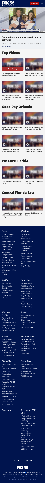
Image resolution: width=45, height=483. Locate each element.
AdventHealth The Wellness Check (27, 292)
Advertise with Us (8, 391)
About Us (6, 361)
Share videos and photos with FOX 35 (28, 372)
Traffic (5, 280)
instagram (22, 460)
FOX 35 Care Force (27, 286)
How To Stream (7, 339)
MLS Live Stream (27, 449)
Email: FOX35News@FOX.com (29, 368)
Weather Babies (26, 289)
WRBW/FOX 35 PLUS (9, 396)
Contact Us (6, 371)
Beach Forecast (26, 253)
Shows (5, 336)
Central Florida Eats (9, 355)
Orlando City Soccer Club (28, 324)
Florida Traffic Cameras (7, 296)
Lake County (6, 249)
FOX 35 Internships (8, 379)
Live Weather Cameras (25, 235)
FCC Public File (7, 402)
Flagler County (7, 247)
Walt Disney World (8, 325)
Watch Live (34, 4)
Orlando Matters (7, 347)
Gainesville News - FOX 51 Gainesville (27, 340)
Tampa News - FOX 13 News (28, 345)
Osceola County (7, 257)
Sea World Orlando (8, 328)
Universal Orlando (8, 330)
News (4, 231)
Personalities (6, 374)
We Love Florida (26, 283)
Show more (6, 46)
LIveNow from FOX (8, 353)
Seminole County (8, 260)
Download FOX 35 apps (8, 388)
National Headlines (8, 241)
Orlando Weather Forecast (27, 242)
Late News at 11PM (9, 350)
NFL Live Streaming (28, 416)
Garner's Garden (26, 299)
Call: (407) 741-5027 (28, 364)
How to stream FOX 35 (9, 365)
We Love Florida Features (7, 319)
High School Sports (27, 327)
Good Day (25, 280)
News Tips (26, 361)
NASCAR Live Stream (28, 426)
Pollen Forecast (26, 256)
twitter (18, 460)
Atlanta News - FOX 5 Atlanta (28, 350)
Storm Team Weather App (28, 262)
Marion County (7, 252)
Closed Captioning (8, 399)
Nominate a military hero (9, 266)
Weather (25, 231)
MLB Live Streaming (28, 423)
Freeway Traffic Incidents (7, 292)
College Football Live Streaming (28, 419)
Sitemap (5, 274)
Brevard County (7, 244)
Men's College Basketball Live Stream (26, 435)
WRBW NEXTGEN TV (9, 394)
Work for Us (6, 377)
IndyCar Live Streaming (25, 429)
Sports (24, 312)
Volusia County (7, 263)
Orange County (7, 255)
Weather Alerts (26, 239)
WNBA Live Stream (27, 446)
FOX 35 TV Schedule (9, 342)
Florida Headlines (8, 234)
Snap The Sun (25, 266)
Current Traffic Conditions (7, 287)
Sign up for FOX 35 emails (8, 383)
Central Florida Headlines (7, 238)
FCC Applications (8, 404)
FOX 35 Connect (26, 376)
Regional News (28, 336)
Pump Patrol (6, 283)
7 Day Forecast (26, 246)
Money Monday (26, 306)
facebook (14, 460)
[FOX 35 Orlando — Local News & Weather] (8, 3)
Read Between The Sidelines (27, 316)
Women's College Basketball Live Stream (27, 442)
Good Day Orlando (8, 345)
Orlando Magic (26, 320)
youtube (26, 460)
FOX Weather (25, 259)
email (31, 460)
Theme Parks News (9, 323)
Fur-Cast (24, 301)
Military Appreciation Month (9, 271)
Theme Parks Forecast (25, 250)
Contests (6, 410)
